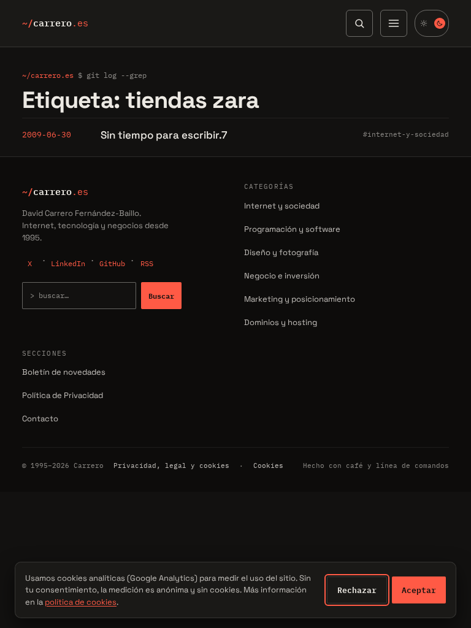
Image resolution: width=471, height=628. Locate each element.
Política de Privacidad (62, 395)
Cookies (268, 465)
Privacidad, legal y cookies (171, 465)
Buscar (161, 295)
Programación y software (292, 229)
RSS (146, 263)
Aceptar (419, 590)
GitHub (112, 263)
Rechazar (357, 590)
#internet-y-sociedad (406, 134)
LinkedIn (68, 263)
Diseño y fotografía (281, 252)
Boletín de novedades (63, 372)
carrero (55, 23)
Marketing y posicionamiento (299, 299)
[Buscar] (359, 23)
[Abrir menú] (393, 23)
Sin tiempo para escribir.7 (164, 135)
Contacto (40, 418)
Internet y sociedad (282, 206)
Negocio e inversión (282, 275)
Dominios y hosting (280, 322)
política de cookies (81, 602)
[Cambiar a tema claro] (432, 23)
